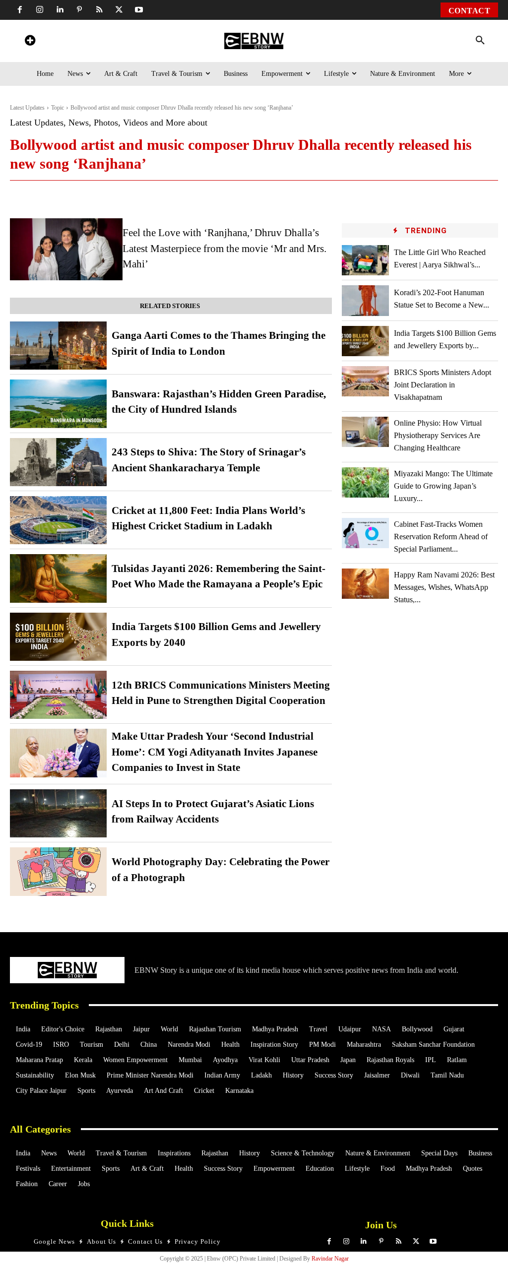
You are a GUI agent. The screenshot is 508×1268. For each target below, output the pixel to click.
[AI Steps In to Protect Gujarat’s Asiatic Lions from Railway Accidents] (58, 813)
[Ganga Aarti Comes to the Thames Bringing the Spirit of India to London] (58, 345)
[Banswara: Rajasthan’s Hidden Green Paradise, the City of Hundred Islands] (58, 404)
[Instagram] (40, 10)
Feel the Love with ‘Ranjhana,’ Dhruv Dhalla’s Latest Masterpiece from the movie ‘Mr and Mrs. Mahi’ (224, 248)
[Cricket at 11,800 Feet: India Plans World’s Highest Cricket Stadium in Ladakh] (58, 520)
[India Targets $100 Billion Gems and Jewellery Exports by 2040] (58, 637)
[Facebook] (20, 10)
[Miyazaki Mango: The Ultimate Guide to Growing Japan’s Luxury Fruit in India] (365, 482)
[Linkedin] (59, 10)
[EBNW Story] (254, 41)
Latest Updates (27, 107)
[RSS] (99, 10)
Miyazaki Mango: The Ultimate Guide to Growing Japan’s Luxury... (443, 486)
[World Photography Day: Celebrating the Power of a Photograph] (58, 871)
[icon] (30, 42)
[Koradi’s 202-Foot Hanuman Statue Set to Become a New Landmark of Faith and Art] (365, 300)
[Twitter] (119, 10)
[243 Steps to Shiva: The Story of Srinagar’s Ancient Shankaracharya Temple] (58, 462)
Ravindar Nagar (330, 1258)
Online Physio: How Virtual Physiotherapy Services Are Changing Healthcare (438, 435)
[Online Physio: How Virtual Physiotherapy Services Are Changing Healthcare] (365, 432)
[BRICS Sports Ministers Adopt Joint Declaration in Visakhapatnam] (365, 381)
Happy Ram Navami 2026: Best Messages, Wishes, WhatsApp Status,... (444, 587)
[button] (480, 41)
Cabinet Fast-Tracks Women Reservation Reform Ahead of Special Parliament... (441, 536)
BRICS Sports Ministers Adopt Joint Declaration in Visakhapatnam (442, 384)
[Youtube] (139, 10)
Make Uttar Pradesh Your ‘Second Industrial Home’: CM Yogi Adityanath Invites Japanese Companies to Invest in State (215, 751)
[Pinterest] (79, 10)
